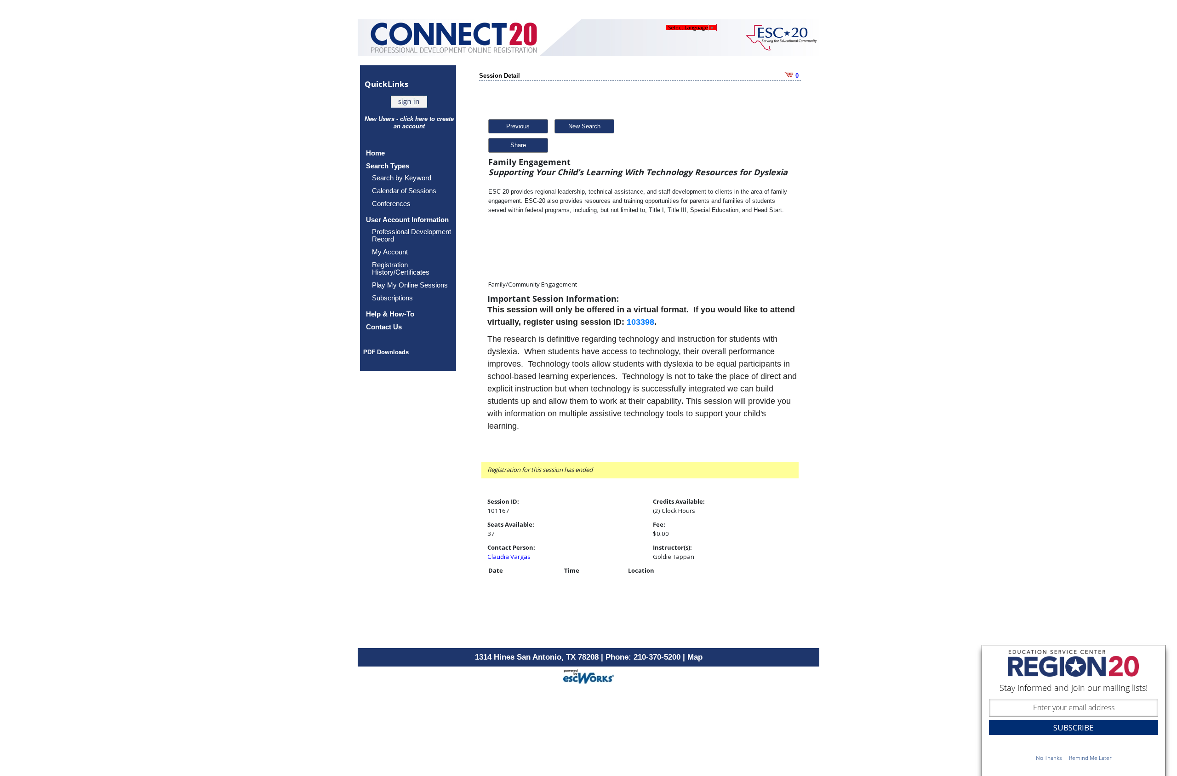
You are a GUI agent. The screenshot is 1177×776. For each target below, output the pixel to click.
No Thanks (1049, 758)
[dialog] (1074, 710)
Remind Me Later (1090, 758)
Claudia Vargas (509, 556)
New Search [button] (584, 126)
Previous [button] (518, 126)
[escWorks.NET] (588, 675)
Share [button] (518, 145)
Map (695, 657)
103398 (640, 322)
